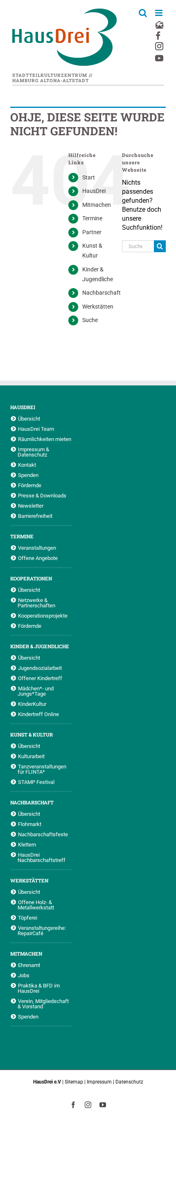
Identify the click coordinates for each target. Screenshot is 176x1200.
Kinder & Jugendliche (39, 646)
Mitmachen (96, 204)
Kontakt (27, 465)
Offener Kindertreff (40, 678)
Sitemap (74, 1082)
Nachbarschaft (101, 292)
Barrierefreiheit (35, 516)
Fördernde (29, 485)
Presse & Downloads (42, 495)
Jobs (23, 975)
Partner (92, 232)
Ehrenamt (29, 965)
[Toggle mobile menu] (159, 13)
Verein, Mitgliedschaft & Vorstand (43, 1003)
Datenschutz (129, 1082)
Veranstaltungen (37, 548)
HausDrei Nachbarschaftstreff (41, 857)
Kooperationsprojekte (43, 615)
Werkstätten (97, 306)
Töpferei (27, 917)
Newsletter (30, 505)
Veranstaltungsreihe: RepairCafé (42, 930)
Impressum (99, 1082)
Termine (92, 218)
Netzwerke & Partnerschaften (36, 602)
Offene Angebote (38, 558)
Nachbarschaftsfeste (43, 834)
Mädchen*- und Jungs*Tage (36, 690)
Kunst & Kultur (31, 734)
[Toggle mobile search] (143, 13)
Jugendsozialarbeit (40, 668)
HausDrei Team (36, 429)
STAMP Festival (36, 782)
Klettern (27, 844)
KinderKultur (32, 704)
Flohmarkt (29, 824)
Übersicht (29, 418)
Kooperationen (31, 578)
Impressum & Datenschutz (33, 451)
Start (88, 177)
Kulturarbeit (31, 756)
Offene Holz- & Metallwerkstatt (36, 904)
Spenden (28, 475)
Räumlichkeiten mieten (44, 439)
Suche (90, 320)
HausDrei (94, 191)
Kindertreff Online (38, 714)
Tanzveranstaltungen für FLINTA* (42, 769)
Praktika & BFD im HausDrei (39, 988)
